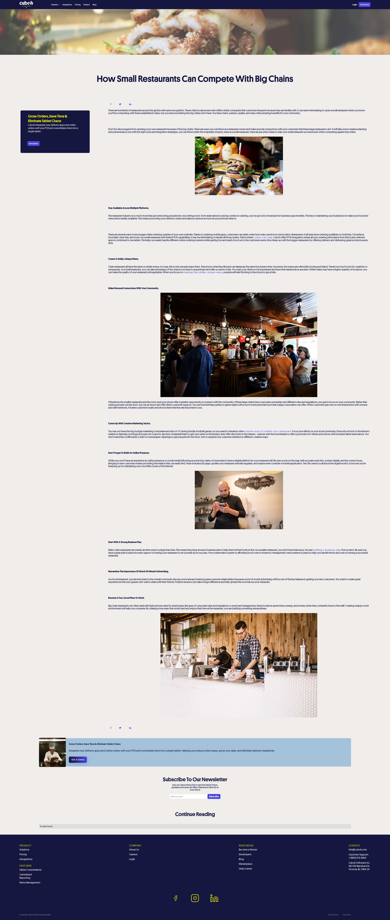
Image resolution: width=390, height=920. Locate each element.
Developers (245, 854)
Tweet (124, 104)
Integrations (67, 4)
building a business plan (327, 550)
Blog (94, 4)
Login (132, 859)
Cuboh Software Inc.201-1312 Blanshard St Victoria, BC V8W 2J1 (359, 866)
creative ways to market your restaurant (267, 431)
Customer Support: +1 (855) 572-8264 (359, 856)
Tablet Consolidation (31, 869)
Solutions (24, 849)
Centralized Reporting (26, 876)
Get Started (364, 4)
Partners (86, 4)
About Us (134, 849)
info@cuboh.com (358, 849)
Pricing (78, 4)
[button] (55, 4)
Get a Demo (33, 143)
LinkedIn (136, 104)
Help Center (245, 868)
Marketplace (245, 863)
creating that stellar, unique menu (203, 272)
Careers (133, 854)
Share (114, 104)
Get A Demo (77, 760)
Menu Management (30, 882)
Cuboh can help (263, 237)
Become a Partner (248, 849)
